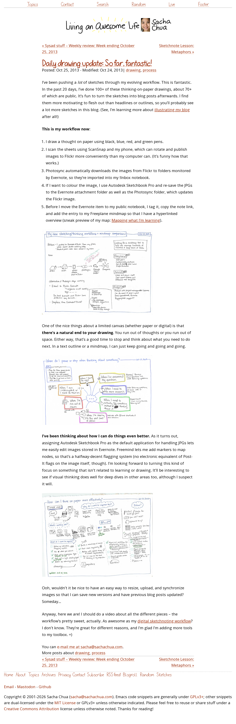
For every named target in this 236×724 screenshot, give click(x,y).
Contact (67, 4)
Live (172, 4)
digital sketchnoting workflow (164, 620)
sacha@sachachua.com (91, 696)
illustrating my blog (172, 109)
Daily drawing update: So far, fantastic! (97, 64)
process (149, 70)
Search (103, 4)
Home (8, 674)
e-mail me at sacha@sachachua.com (89, 646)
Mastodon (26, 686)
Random (139, 4)
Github (45, 686)
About (21, 674)
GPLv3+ (196, 696)
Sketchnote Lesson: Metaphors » (176, 48)
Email (9, 686)
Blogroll (130, 674)
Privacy (64, 674)
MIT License (65, 702)
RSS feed (113, 674)
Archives (49, 674)
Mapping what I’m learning (136, 220)
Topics (32, 4)
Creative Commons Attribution (31, 708)
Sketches (164, 674)
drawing (133, 70)
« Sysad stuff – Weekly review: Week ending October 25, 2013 (88, 48)
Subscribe (95, 674)
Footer (203, 4)
